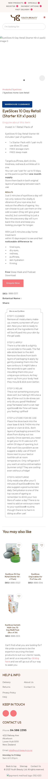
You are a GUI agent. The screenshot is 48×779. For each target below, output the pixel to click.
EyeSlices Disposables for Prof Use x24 (35, 576)
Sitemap (23, 766)
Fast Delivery (22, 9)
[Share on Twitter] (14, 303)
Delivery (6, 682)
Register (10, 6)
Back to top (11, 766)
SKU (5, 293)
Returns (6, 687)
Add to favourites (19, 545)
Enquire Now (13, 283)
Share (6, 303)
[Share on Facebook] (11, 303)
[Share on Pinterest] (22, 303)
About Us (28, 682)
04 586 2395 (18, 730)
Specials (32, 3)
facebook (6, 713)
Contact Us (29, 687)
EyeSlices (17, 89)
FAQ (5, 697)
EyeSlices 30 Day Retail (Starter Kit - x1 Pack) (13, 576)
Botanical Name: (12, 298)
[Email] (18, 303)
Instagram (13, 713)
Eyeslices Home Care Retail (16, 93)
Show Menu (4, 17)
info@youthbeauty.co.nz (20, 750)
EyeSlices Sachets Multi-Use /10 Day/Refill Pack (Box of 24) (12, 629)
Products (7, 89)
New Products (15, 3)
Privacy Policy (9, 692)
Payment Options (30, 6)
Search (42, 26)
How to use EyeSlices (16, 311)
